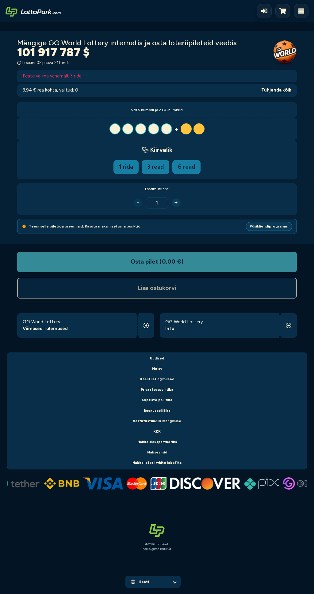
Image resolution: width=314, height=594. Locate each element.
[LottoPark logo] (33, 11)
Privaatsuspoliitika (157, 390)
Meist (157, 369)
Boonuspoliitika (157, 411)
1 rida (126, 166)
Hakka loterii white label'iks (157, 463)
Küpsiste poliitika (157, 400)
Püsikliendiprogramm (269, 226)
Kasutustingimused (157, 379)
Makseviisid (157, 452)
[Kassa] (284, 11)
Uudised (157, 358)
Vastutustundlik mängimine (157, 421)
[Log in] (264, 11)
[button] (157, 128)
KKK (157, 432)
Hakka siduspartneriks (157, 442)
